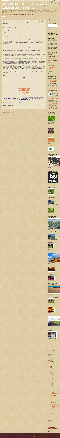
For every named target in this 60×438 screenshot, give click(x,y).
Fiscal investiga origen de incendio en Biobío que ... (53, 410)
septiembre (51, 362)
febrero (51, 371)
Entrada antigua (43, 110)
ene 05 (51, 385)
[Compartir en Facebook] (19, 102)
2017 (50, 354)
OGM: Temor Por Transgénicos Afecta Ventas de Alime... (53, 392)
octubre (51, 361)
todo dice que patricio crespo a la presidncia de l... (54, 406)
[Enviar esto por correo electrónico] (17, 102)
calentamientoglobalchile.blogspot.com (25, 88)
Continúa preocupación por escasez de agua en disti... (54, 389)
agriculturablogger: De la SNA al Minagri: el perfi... (54, 398)
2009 (50, 420)
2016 (50, 355)
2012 (50, 360)
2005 (50, 425)
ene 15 (51, 374)
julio (50, 365)
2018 (50, 353)
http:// (20, 87)
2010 (50, 419)
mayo (50, 367)
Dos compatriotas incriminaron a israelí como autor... (54, 413)
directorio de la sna (52, 404)
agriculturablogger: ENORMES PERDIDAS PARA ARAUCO (53, 408)
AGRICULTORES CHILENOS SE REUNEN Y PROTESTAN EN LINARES (52, 81)
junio (50, 366)
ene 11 (51, 379)
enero (50, 372)
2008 (50, 421)
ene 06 (51, 384)
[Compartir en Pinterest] (20, 102)
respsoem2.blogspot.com (25, 89)
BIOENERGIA (50, 71)
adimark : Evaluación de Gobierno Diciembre (53, 403)
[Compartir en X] (18, 102)
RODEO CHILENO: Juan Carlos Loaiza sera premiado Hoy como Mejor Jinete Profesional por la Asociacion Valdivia (54, 105)
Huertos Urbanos (54, 92)
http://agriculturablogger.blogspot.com (24, 93)
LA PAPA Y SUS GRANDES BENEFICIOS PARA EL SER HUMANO (52, 59)
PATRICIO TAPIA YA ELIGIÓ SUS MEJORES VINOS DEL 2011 (54, 396)
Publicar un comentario (7, 107)
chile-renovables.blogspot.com (25, 92)
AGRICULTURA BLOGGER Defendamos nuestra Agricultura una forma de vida (29, 5)
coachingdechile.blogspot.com (25, 90)
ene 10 (51, 380)
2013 (50, 359)
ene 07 (51, 383)
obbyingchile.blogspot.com (25, 87)
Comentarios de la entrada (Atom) (10, 112)
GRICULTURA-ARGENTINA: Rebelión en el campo (52, 75)
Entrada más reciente (6, 110)
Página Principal (25, 110)
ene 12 (51, 378)
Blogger (34, 436)
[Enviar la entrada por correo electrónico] (15, 102)
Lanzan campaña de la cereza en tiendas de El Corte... (53, 401)
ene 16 (51, 373)
